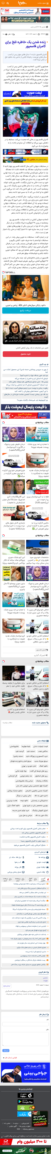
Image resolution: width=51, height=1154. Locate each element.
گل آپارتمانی (12, 776)
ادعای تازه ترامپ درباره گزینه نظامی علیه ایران (32, 922)
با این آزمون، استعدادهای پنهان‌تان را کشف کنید (31, 391)
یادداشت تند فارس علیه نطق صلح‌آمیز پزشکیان (31, 934)
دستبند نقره (31, 751)
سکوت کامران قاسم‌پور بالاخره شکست (32, 837)
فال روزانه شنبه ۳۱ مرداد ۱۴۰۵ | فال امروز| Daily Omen (29, 905)
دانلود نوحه (24, 800)
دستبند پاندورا (18, 756)
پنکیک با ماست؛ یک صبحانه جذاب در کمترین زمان (30, 896)
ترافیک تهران (41, 867)
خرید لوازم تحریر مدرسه (20, 810)
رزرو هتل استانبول (41, 776)
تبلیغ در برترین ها (24, 1126)
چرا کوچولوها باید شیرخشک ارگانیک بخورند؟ (32, 400)
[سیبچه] (25, 1096)
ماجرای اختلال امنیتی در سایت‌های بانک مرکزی (31, 947)
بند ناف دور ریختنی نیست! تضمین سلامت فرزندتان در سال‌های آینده (26, 395)
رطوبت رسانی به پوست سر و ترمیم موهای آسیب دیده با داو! (27, 388)
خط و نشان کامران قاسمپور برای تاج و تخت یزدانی (28, 828)
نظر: (47, 1029)
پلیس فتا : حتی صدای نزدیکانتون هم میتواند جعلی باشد (28, 382)
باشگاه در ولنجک (42, 781)
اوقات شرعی (41, 872)
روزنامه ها (42, 857)
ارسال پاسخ (7, 986)
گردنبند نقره (20, 751)
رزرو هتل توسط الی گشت (39, 771)
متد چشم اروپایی (26, 776)
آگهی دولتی (13, 1126)
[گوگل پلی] (25, 1102)
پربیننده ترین (18, 879)
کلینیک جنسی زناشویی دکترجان (37, 790)
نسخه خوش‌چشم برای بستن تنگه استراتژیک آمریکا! (29, 909)
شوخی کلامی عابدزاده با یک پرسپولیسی (32, 956)
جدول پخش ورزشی (14, 872)
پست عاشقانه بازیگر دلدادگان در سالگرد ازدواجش (30, 960)
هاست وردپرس (12, 800)
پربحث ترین (5, 879)
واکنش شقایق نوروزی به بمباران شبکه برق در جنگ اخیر (28, 964)
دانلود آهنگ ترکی (13, 805)
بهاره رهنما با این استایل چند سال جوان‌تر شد (31, 943)
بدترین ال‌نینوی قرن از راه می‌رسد (35, 951)
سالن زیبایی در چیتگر (23, 795)
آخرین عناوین (43, 879)
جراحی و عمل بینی (25, 815)
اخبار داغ (30, 879)
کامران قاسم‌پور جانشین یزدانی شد (34, 833)
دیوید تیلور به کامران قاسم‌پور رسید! (33, 841)
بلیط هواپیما (26, 746)
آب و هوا (18, 862)
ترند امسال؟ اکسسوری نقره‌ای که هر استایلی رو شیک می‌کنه (27, 385)
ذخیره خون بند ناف (41, 795)
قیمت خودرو (41, 862)
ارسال (6, 1051)
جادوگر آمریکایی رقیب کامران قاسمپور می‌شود (30, 845)
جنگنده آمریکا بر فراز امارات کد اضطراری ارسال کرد (30, 901)
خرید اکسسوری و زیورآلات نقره (37, 756)
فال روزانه (18, 867)
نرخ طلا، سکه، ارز (15, 857)
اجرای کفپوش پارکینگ (40, 810)
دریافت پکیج (25, 310)
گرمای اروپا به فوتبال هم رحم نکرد (35, 930)
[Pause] (4, 298)
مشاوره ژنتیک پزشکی (14, 790)
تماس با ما (7, 1123)
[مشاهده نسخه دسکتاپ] (3, 3)
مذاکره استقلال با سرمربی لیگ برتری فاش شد (32, 888)
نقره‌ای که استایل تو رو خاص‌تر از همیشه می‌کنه (31, 378)
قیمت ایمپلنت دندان (40, 746)
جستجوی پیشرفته (28, 1129)
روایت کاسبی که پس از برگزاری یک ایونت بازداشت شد (29, 918)
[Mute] (8, 298)
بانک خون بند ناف (41, 815)
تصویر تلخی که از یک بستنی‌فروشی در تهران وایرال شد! (28, 939)
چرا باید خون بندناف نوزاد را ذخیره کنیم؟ (34, 375)
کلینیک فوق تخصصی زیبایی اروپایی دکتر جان (32, 785)
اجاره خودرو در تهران (29, 766)
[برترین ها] (22, 3)
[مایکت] (25, 1114)
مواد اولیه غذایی (21, 771)
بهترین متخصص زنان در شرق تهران (35, 805)
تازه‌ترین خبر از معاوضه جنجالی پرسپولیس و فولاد (30, 926)
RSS (18, 1129)
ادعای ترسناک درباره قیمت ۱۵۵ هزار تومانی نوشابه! (29, 884)
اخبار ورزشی (25, 1123)
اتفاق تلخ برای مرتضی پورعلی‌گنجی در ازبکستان (31, 914)
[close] (2, 1137)
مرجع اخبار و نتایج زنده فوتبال (20, 761)
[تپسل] (3, 272)
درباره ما (16, 1123)
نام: (47, 1019)
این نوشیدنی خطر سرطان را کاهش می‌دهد (32, 892)
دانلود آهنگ (43, 766)
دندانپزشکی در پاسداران (39, 800)
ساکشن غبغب (43, 751)
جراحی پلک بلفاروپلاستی (24, 781)
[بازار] (25, 1108)
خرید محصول (25, 354)
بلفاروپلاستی (14, 746)
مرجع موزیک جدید (41, 761)
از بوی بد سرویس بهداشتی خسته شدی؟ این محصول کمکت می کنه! (25, 371)
